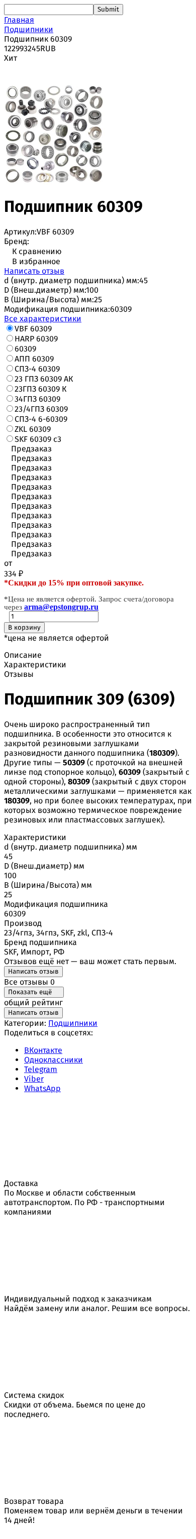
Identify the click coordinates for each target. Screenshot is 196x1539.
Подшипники (28, 29)
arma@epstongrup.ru (61, 607)
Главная (19, 20)
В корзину (24, 628)
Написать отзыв (34, 271)
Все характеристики (42, 318)
